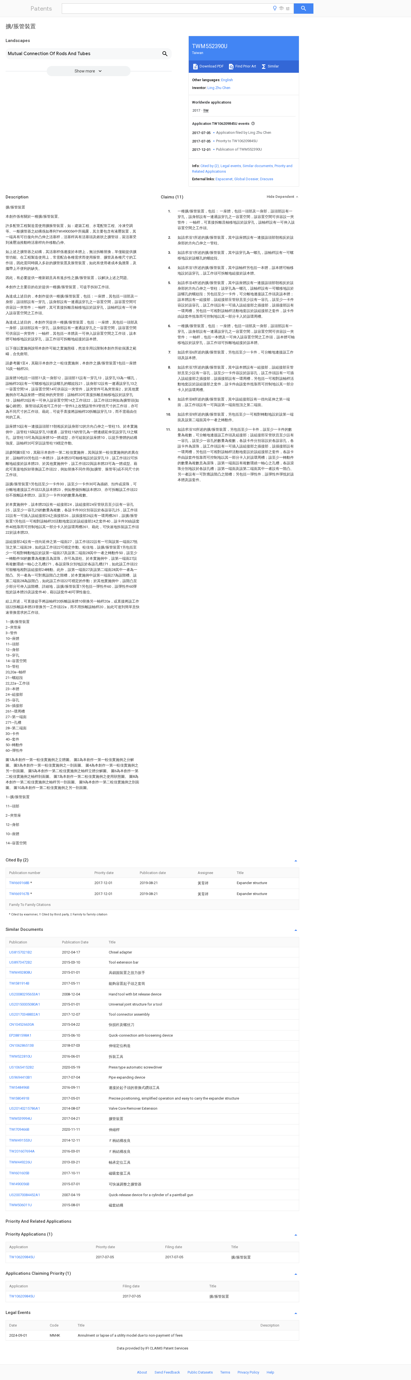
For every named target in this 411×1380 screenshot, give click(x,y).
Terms (225, 1372)
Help (270, 1372)
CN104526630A (21, 1024)
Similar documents (258, 166)
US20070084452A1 (24, 1195)
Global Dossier (246, 179)
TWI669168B (19, 883)
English (227, 80)
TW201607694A (22, 1151)
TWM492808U (20, 972)
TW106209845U (22, 1257)
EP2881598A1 (20, 1035)
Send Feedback (167, 1372)
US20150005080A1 (24, 1004)
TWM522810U (20, 1056)
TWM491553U (20, 1140)
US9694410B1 (20, 1077)
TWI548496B (19, 1087)
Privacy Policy (248, 1372)
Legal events (231, 166)
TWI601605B (19, 1173)
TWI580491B (19, 1098)
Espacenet (224, 179)
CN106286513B (21, 1045)
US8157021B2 (20, 952)
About (142, 1372)
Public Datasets (200, 1372)
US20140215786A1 (24, 1108)
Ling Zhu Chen (218, 88)
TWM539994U (20, 1118)
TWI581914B (19, 983)
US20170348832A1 (24, 1014)
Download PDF (211, 66)
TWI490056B (19, 1184)
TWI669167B (19, 894)
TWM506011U (20, 1205)
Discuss (266, 179)
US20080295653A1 (24, 994)
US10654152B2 (21, 1067)
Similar (273, 66)
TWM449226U (20, 1162)
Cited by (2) (209, 166)
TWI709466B (19, 1129)
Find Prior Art (245, 66)
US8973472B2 (20, 962)
